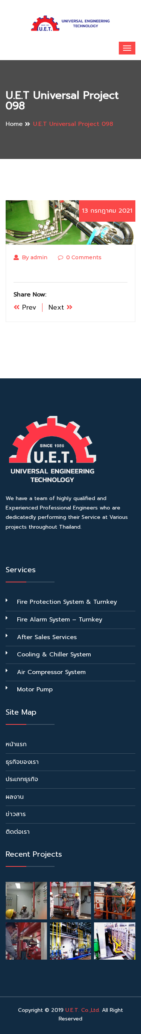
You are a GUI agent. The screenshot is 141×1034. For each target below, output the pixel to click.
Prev (28, 307)
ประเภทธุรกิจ (22, 779)
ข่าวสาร (16, 814)
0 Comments (84, 257)
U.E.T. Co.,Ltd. (82, 1010)
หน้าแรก (16, 744)
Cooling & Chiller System (54, 654)
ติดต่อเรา (18, 831)
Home (14, 123)
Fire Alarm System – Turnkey (59, 619)
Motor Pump (35, 689)
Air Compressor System (51, 672)
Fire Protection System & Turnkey (67, 601)
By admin (34, 257)
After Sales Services (47, 637)
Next (58, 307)
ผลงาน (15, 796)
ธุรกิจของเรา (22, 761)
